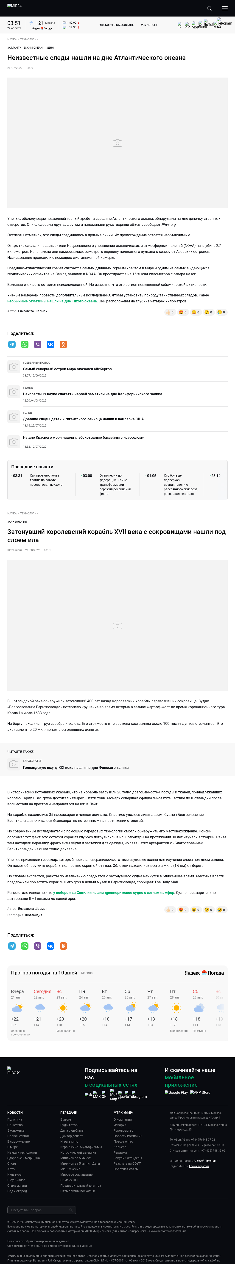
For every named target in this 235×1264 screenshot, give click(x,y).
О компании (123, 1119)
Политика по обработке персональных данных (38, 1241)
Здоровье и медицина (23, 1158)
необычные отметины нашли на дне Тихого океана (52, 301)
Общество (15, 1125)
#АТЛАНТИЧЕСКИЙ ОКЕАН (25, 47)
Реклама (120, 1152)
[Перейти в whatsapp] (24, 345)
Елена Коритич (199, 1166)
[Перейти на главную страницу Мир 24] (14, 8)
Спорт (11, 1163)
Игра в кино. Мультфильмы (81, 1147)
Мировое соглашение (76, 1174)
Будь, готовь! (70, 1125)
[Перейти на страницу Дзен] (122, 1095)
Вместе (65, 1119)
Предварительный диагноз (80, 1185)
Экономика (16, 1130)
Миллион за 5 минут (75, 1158)
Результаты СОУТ (127, 1163)
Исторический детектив (78, 1152)
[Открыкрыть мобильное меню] (225, 8)
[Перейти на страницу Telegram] (139, 1095)
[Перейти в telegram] (12, 345)
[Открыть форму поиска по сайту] (209, 8)
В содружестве (18, 1141)
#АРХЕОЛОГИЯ (17, 521)
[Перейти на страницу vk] (88, 1095)
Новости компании (128, 1136)
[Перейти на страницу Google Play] (176, 1094)
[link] (36, 362)
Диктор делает (71, 1136)
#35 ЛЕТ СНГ (149, 25)
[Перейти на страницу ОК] (105, 1095)
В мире (12, 1147)
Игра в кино (69, 1141)
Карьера (120, 1147)
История (120, 1125)
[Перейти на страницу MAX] (97, 1095)
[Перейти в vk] (50, 345)
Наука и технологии (22, 1152)
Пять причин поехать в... (79, 1191)
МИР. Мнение (70, 1169)
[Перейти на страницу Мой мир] (114, 1095)
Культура (14, 1174)
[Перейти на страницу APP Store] (200, 1094)
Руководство (123, 1130)
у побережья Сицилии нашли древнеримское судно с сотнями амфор (113, 892)
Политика (14, 1119)
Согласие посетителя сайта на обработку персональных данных (49, 1245)
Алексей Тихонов (205, 1160)
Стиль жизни (17, 1185)
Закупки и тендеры (128, 1158)
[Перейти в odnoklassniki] (63, 345)
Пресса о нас (123, 1141)
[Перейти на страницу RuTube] (131, 1095)
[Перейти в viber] (37, 345)
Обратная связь (126, 1169)
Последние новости (32, 466)
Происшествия (18, 1136)
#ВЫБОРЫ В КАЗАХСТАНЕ (116, 25)
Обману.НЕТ (69, 1180)
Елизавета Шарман (32, 311)
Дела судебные (71, 1130)
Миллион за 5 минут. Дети (80, 1163)
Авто (11, 1169)
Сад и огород (17, 1191)
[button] (12, 344)
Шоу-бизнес (16, 1180)
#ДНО (50, 47)
